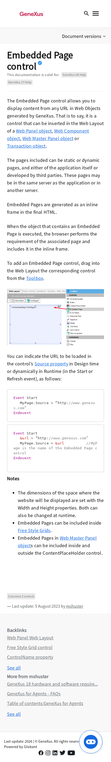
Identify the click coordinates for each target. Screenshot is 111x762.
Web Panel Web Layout (30, 638)
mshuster (74, 606)
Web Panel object (34, 131)
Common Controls (21, 596)
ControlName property (30, 657)
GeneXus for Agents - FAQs (34, 693)
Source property (51, 364)
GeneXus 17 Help (20, 82)
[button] (84, 36)
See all (14, 668)
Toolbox (34, 278)
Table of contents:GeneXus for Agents (45, 703)
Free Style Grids (34, 530)
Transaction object (26, 146)
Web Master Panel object (48, 138)
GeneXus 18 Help (74, 75)
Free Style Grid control (30, 647)
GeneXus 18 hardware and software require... (52, 684)
